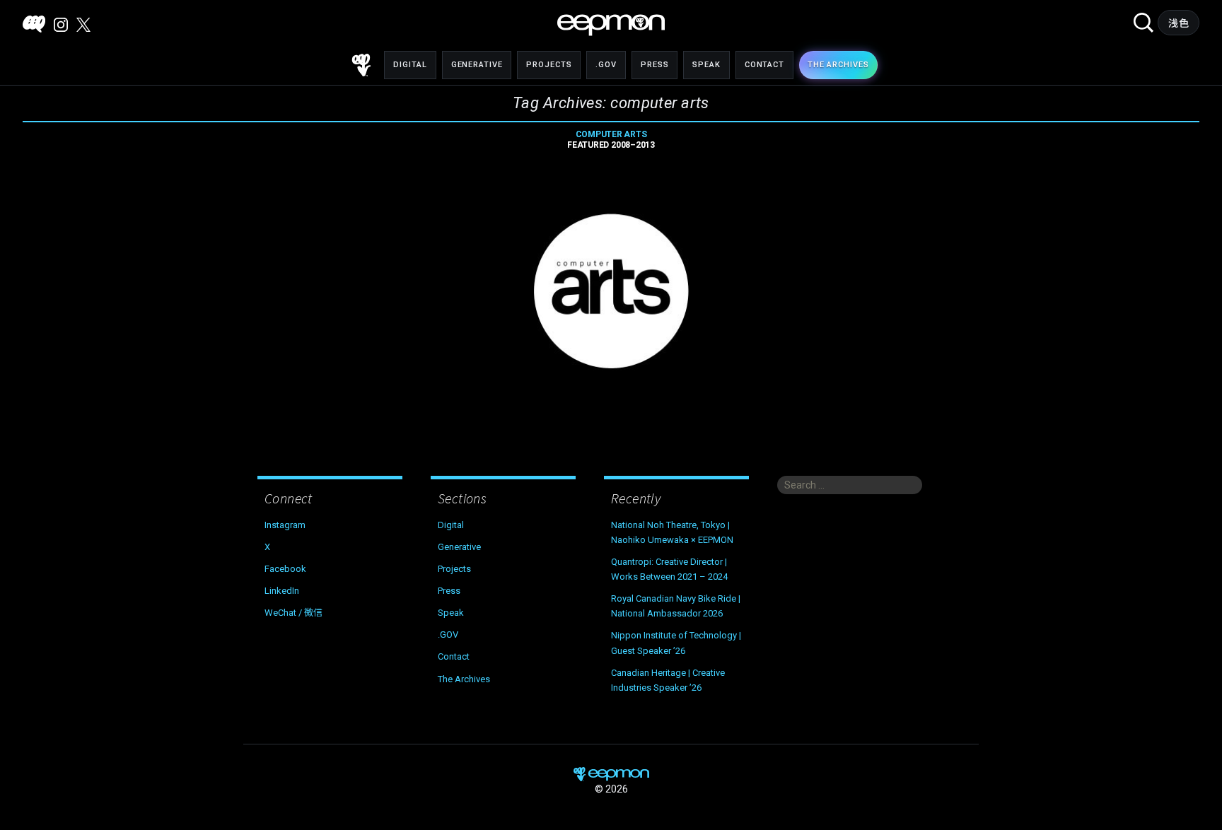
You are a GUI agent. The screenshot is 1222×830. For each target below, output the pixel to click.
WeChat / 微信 (293, 612)
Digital (409, 64)
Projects (548, 64)
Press (654, 64)
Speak (706, 64)
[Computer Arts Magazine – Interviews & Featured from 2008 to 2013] (611, 291)
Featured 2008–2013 (611, 139)
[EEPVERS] (34, 24)
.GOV (606, 64)
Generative (477, 64)
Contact (764, 64)
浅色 (1178, 23)
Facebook (285, 568)
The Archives (464, 679)
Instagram (285, 525)
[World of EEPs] (611, 25)
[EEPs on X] (83, 25)
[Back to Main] (361, 65)
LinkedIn (281, 590)
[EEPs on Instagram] (61, 25)
